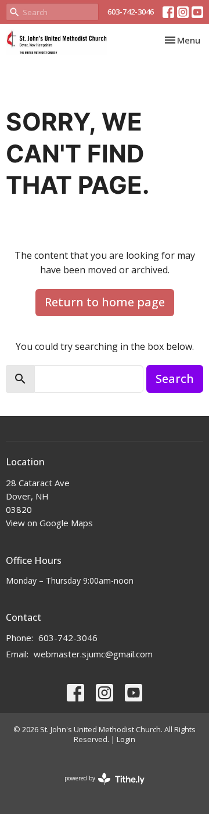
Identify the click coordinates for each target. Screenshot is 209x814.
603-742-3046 (130, 11)
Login (126, 739)
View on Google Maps (49, 523)
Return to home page (105, 302)
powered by (98, 788)
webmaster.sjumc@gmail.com (93, 654)
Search (175, 378)
